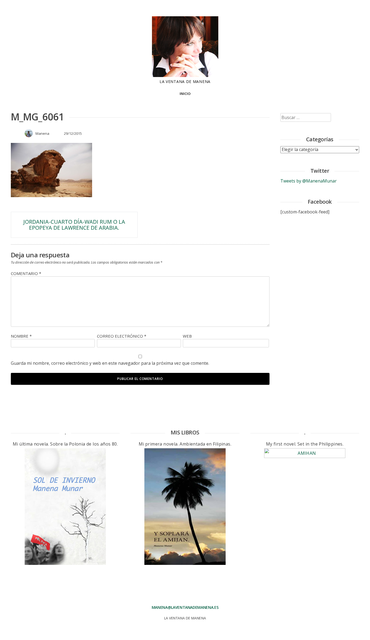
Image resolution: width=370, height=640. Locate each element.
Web (187, 336)
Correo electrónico (121, 336)
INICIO (185, 93)
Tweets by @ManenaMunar (308, 181)
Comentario (26, 273)
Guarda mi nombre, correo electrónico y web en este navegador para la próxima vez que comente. (110, 363)
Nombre (21, 336)
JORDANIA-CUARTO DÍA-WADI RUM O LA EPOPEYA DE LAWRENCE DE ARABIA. (74, 224)
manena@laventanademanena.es (185, 607)
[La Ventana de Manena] (185, 75)
